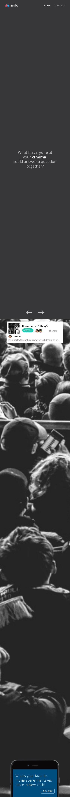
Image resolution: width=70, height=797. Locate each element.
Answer (47, 791)
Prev (29, 312)
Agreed (27, 330)
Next (41, 312)
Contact (59, 5)
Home (47, 5)
